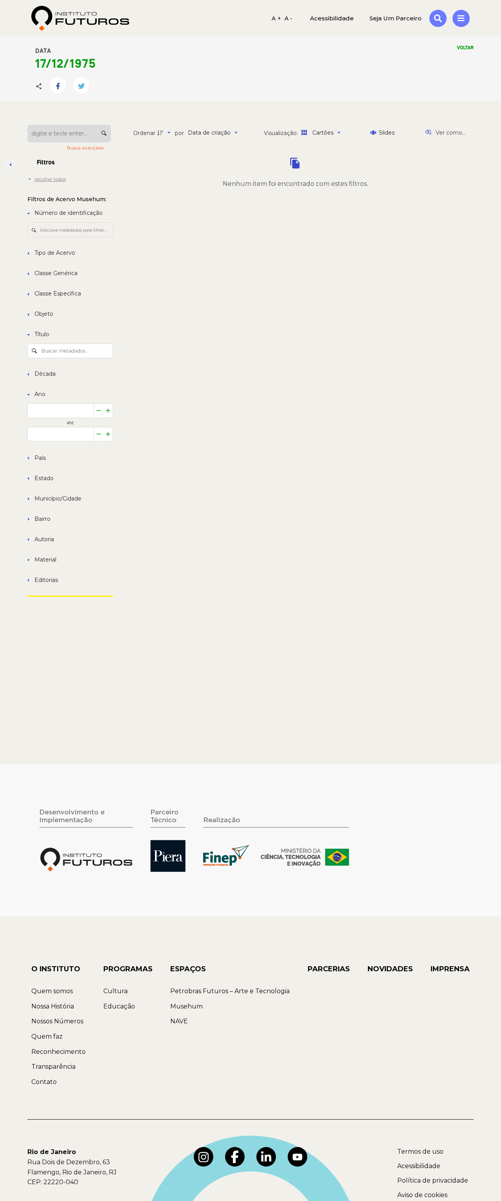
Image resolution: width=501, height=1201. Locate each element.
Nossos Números (57, 1021)
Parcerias (329, 969)
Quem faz (47, 1036)
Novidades (390, 969)
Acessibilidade (418, 1166)
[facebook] (235, 1157)
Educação (119, 1006)
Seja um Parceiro (395, 18)
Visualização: (281, 133)
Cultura (115, 991)
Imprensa (450, 969)
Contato (44, 1082)
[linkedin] (266, 1157)
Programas (128, 969)
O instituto (55, 969)
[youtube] (297, 1157)
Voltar (465, 48)
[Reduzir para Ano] (98, 410)
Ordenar (144, 133)
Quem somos (52, 991)
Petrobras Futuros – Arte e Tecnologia (230, 991)
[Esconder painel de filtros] (11, 165)
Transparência (53, 1066)
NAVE (179, 1021)
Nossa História (52, 1006)
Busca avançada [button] (86, 148)
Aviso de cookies (422, 1195)
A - (289, 18)
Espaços (188, 969)
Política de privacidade (432, 1180)
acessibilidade (332, 18)
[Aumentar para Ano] (108, 410)
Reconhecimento (58, 1051)
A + (276, 18)
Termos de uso (420, 1151)
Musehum (186, 1006)
